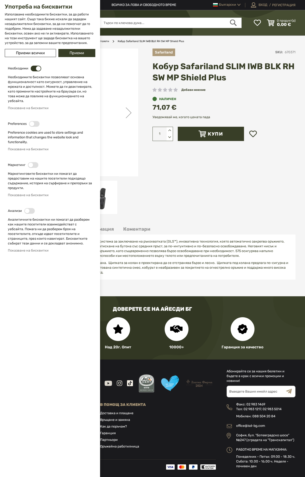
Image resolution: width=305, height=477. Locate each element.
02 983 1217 (252, 409)
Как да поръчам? (113, 426)
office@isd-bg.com (250, 426)
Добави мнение (193, 90)
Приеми (77, 53)
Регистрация (283, 5)
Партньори (109, 440)
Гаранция (108, 433)
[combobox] (170, 23)
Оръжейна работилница (119, 446)
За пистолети (100, 41)
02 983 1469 (255, 404)
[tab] (136, 229)
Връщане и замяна (115, 420)
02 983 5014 (272, 409)
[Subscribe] (290, 391)
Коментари (136, 229)
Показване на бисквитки (28, 108)
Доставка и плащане (116, 413)
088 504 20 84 (263, 416)
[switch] (36, 68)
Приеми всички (30, 53)
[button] (227, 5)
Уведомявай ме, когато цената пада (181, 117)
